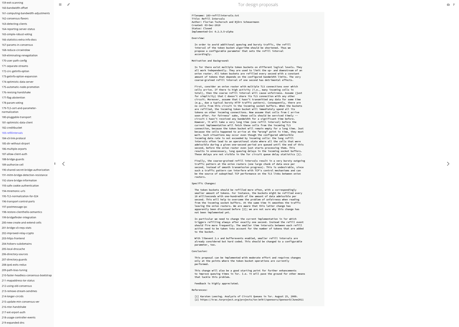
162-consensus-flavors (15, 18)
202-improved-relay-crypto (18, 233)
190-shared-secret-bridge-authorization (25, 169)
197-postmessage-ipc (14, 206)
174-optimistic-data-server (18, 81)
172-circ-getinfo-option (15, 71)
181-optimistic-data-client (17, 122)
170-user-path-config (14, 60)
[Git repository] (454, 4)
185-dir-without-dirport (16, 143)
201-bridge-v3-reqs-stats (16, 227)
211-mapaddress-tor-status (18, 280)
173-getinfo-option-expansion (19, 76)
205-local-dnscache (13, 249)
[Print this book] (449, 4)
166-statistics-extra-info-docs (19, 39)
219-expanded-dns (13, 322)
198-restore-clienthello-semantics (22, 212)
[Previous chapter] (63, 163)
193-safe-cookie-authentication (20, 185)
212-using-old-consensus (17, 286)
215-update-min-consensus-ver (20, 301)
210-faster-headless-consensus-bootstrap (27, 275)
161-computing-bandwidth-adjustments (26, 13)
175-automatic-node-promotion (20, 87)
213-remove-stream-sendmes (19, 291)
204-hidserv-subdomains (17, 243)
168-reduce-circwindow (16, 50)
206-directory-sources (15, 254)
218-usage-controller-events (19, 317)
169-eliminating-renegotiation (20, 55)
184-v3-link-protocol (14, 138)
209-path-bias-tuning (14, 270)
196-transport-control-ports (18, 201)
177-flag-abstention (13, 97)
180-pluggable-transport (16, 117)
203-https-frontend (13, 238)
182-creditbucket (12, 127)
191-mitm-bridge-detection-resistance (25, 175)
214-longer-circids (12, 296)
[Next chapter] (448, 163)
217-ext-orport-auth (13, 312)
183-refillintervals (12, 133)
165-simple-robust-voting (17, 34)
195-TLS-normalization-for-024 (20, 196)
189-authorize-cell (12, 164)
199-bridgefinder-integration (19, 217)
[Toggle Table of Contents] (60, 4)
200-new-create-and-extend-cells (21, 222)
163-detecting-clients (14, 23)
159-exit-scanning (12, 2)
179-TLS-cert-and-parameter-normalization (19, 110)
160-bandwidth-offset (15, 8)
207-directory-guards (14, 259)
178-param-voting (12, 102)
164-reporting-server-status (18, 29)
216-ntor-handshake (14, 307)
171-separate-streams (15, 66)
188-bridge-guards (13, 159)
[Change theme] (68, 4)
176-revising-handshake (16, 92)
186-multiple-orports (14, 148)
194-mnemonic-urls (13, 191)
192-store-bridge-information (19, 180)
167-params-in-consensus (17, 44)
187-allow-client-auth (14, 154)
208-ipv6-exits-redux (14, 264)
